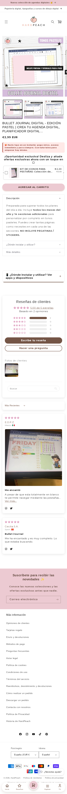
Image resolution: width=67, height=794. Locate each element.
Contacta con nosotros (18, 707)
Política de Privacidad (17, 714)
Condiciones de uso (16, 672)
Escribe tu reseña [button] (33, 340)
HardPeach (15, 778)
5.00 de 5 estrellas (41, 307)
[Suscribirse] (57, 599)
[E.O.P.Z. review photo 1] (33, 457)
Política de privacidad (54, 778)
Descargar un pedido (17, 700)
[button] (6, 21)
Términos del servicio (17, 679)
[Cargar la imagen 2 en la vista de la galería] (33, 109)
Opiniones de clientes (17, 623)
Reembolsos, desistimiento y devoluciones (29, 686)
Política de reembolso (32, 778)
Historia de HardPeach (18, 721)
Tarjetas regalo (14, 630)
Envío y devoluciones (17, 637)
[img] (12, 417)
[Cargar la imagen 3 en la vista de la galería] (54, 109)
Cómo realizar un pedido (19, 693)
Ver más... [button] (11, 501)
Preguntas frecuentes (17, 651)
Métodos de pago (15, 644)
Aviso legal (12, 658)
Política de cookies (16, 665)
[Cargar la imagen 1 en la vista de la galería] (12, 109)
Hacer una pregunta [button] (33, 348)
